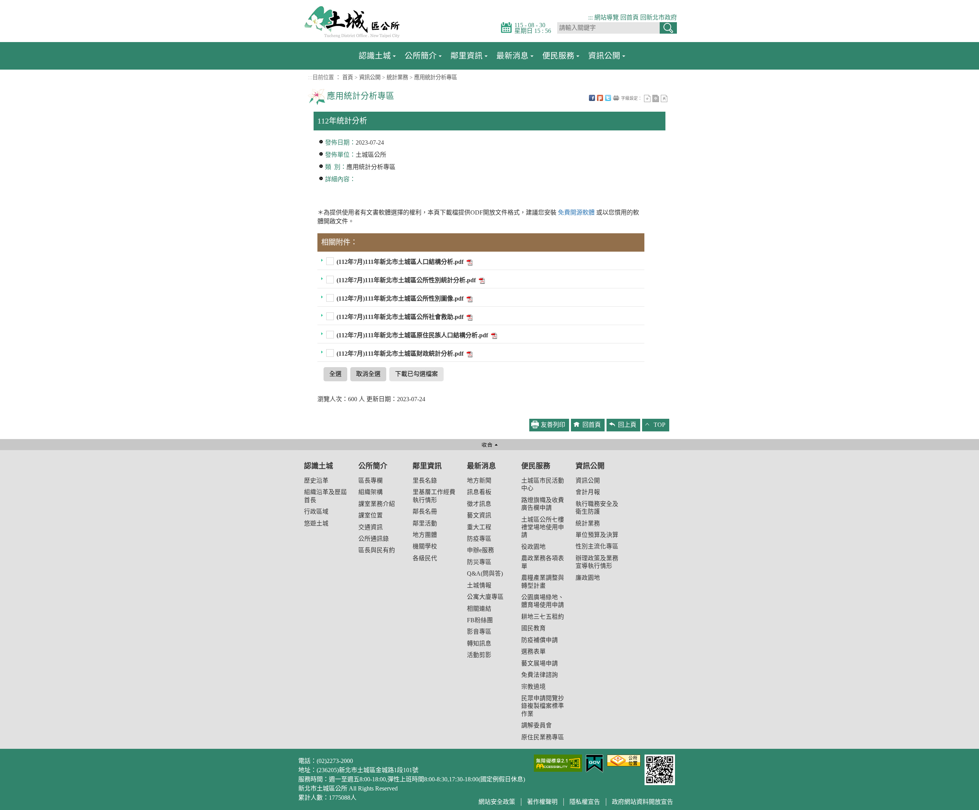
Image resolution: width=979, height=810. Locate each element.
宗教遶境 (533, 686)
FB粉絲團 (480, 620)
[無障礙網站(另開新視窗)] (558, 762)
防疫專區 (479, 538)
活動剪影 (479, 655)
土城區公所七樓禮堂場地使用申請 (542, 527)
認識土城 (375, 55)
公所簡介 (421, 55)
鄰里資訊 (466, 55)
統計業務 (397, 77)
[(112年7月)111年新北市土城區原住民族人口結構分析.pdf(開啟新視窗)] (493, 335)
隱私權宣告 (584, 802)
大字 (664, 98)
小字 (647, 98)
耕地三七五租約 (542, 616)
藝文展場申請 (539, 663)
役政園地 (533, 546)
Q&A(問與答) (485, 573)
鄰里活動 (425, 523)
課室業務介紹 (376, 504)
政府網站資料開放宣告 (642, 802)
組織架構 (370, 492)
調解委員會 (536, 725)
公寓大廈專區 (485, 597)
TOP (659, 424)
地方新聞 (479, 480)
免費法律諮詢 (539, 675)
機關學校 (425, 546)
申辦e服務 (480, 550)
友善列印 (616, 98)
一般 (655, 98)
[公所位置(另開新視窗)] (624, 759)
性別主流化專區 (597, 546)
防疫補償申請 (539, 640)
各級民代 (425, 558)
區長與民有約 (376, 550)
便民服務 (558, 55)
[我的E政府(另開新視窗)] (594, 763)
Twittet (608, 98)
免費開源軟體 (577, 212)
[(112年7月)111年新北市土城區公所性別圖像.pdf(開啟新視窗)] (469, 298)
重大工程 (479, 527)
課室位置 (370, 515)
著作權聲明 (542, 802)
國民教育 (533, 628)
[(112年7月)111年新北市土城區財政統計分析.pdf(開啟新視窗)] (469, 353)
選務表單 (533, 651)
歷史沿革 (316, 480)
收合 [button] (489, 444)
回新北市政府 (658, 17)
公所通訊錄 (373, 538)
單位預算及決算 (597, 535)
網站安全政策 (496, 802)
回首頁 (629, 17)
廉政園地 (588, 577)
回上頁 (627, 424)
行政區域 (316, 511)
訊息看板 (479, 492)
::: (590, 17)
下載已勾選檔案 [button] (416, 374)
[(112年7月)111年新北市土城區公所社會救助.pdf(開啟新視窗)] (469, 317)
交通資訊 (370, 527)
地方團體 (425, 535)
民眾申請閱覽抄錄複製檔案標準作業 (542, 706)
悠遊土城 (316, 523)
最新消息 (512, 55)
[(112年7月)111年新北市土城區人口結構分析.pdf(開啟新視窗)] (469, 262)
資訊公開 (604, 55)
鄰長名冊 (425, 511)
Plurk (600, 98)
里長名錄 (425, 480)
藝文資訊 (479, 515)
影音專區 (479, 631)
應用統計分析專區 (435, 77)
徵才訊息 (479, 504)
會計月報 (588, 492)
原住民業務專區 (542, 737)
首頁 (347, 77)
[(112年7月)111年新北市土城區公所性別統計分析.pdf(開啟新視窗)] (481, 280)
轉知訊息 (479, 643)
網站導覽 (606, 17)
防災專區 (479, 562)
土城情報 (479, 585)
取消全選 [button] (368, 374)
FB (592, 98)
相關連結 (479, 608)
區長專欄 (370, 480)
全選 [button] (335, 374)
